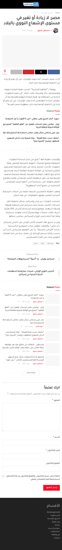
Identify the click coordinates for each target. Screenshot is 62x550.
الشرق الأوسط (46, 13)
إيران (42, 243)
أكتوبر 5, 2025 (26, 302)
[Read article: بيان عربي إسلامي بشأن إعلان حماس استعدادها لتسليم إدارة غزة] (52, 323)
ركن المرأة (56, 522)
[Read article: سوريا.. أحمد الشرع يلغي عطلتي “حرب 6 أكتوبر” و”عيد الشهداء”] (52, 299)
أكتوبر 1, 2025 (26, 364)
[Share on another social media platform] (16, 72)
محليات (57, 538)
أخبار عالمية (55, 516)
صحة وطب (55, 532)
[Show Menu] (57, 4)
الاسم (56, 436)
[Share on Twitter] (41, 72)
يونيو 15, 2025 (27, 31)
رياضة (57, 525)
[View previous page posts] (33, 150)
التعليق (56, 400)
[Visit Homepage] (31, 4)
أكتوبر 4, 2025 (26, 339)
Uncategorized (53, 512)
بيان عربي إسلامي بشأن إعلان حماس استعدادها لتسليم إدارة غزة (31, 133)
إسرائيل (50, 243)
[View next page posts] (28, 150)
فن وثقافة (56, 535)
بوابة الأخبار (39, 326)
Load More (31, 373)
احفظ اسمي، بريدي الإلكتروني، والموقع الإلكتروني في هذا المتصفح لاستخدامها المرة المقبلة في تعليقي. (33, 477)
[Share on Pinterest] (28, 72)
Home (57, 13)
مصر (35, 243)
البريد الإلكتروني (53, 450)
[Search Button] (5, 4)
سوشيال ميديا (54, 528)
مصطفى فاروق (43, 31)
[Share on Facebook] (54, 72)
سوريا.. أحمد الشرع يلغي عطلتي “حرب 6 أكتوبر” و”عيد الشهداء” (32, 119)
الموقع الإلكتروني (53, 463)
